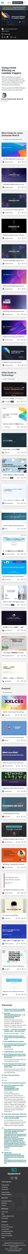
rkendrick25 (8, 791)
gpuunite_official (9, 554)
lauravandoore (8, 842)
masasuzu (7, 427)
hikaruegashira (8, 503)
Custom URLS (5, 1229)
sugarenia (7, 715)
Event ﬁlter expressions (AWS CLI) (15, 1114)
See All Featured (7, 692)
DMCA (20, 1249)
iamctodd (7, 816)
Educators (4, 1203)
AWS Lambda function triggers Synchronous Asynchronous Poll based (14, 1037)
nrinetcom (7, 605)
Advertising (5, 1218)
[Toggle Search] (25, 2)
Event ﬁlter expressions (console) (15, 1083)
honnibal (6, 969)
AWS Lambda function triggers (14, 1041)
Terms (11, 1249)
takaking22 (7, 681)
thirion (6, 740)
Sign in (9, 2)
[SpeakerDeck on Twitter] (16, 1178)
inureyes (7, 477)
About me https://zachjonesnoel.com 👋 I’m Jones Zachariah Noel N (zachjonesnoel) (14, 1015)
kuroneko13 (8, 630)
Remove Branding (6, 1233)
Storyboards (5, 1189)
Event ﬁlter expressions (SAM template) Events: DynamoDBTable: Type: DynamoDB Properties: (13, 1087)
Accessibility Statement (14, 1250)
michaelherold (8, 765)
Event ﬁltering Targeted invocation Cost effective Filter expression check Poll (15, 1045)
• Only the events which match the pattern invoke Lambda (15, 1117)
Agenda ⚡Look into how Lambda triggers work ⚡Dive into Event (15, 1030)
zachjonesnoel (8, 162)
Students (4, 1205)
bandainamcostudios (10, 655)
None (5, 1077)
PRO (12, 401)
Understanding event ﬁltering (13, 1051)
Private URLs (5, 1224)
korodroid (7, 579)
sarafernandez (8, 867)
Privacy (16, 1249)
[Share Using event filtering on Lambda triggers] (7, 37)
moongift (7, 401)
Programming (5, 1185)
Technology (7, 34)
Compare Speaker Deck (8, 1216)
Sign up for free (17, 2)
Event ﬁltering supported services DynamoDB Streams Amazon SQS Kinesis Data (15, 1055)
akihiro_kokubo (9, 943)
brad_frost (7, 918)
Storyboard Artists (7, 1201)
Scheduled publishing (7, 1231)
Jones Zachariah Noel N (12, 99)
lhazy (6, 528)
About (6, 1249)
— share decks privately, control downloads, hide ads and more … (14, 7)
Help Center (5, 1212)
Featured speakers (6, 1194)
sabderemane (8, 893)
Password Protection (7, 1227)
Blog (3, 1214)
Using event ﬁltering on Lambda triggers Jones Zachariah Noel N (14, 1009)
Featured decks (6, 1192)
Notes (3, 1237)
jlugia (6, 994)
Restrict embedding (7, 1235)
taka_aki (6, 452)
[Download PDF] (15, 37)
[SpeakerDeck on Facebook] (12, 1178)
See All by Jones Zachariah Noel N (12, 139)
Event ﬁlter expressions (11, 1075)
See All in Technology (9, 379)
